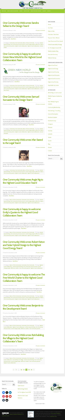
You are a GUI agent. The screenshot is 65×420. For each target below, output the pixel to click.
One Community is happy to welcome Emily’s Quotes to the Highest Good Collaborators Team (22, 212)
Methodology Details (23, 389)
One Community (32, 4)
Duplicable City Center (53, 85)
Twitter (49, 137)
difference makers (39, 44)
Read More (13, 39)
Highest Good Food (52, 65)
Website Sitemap (52, 58)
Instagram (50, 124)
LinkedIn (50, 134)
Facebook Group (52, 120)
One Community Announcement (18, 44)
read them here (53, 416)
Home (49, 24)
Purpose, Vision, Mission (54, 38)
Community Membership (54, 107)
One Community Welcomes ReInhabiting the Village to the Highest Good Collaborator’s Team (23, 338)
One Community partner (9, 46)
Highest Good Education (54, 75)
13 (23, 370)
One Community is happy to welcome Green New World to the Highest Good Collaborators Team (22, 57)
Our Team (50, 28)
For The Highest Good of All (54, 48)
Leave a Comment (41, 30)
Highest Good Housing (53, 72)
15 (29, 370)
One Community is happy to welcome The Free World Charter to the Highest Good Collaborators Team (24, 277)
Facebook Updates (52, 117)
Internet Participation (53, 114)
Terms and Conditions (55, 413)
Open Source (21, 385)
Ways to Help (51, 31)
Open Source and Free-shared (55, 41)
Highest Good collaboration (21, 46)
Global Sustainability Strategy (55, 44)
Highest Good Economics (54, 78)
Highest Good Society (53, 82)
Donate (50, 147)
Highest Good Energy (53, 68)
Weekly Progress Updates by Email (55, 97)
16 (31, 370)
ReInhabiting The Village (18, 359)
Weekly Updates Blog (53, 51)
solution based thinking (18, 266)
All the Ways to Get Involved (55, 92)
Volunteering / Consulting (54, 110)
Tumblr (49, 140)
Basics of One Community (28, 42)
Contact (50, 150)
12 (21, 370)
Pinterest (50, 127)
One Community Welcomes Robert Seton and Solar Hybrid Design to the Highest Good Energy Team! (24, 245)
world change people (30, 44)
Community (12, 42)
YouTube (50, 130)
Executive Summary (53, 54)
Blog (49, 144)
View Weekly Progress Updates (53, 103)
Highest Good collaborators (33, 46)
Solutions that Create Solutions (23, 397)
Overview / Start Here (53, 34)
